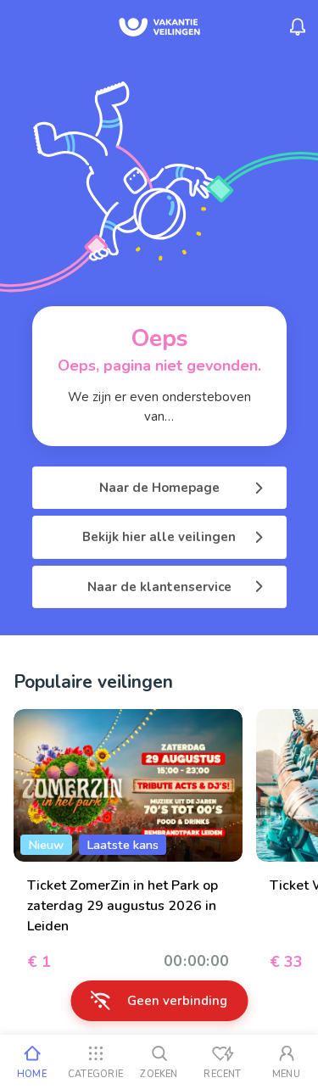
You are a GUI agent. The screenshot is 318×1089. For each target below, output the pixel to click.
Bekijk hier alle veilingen (159, 536)
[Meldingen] (297, 27)
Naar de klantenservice (159, 586)
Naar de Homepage (159, 487)
